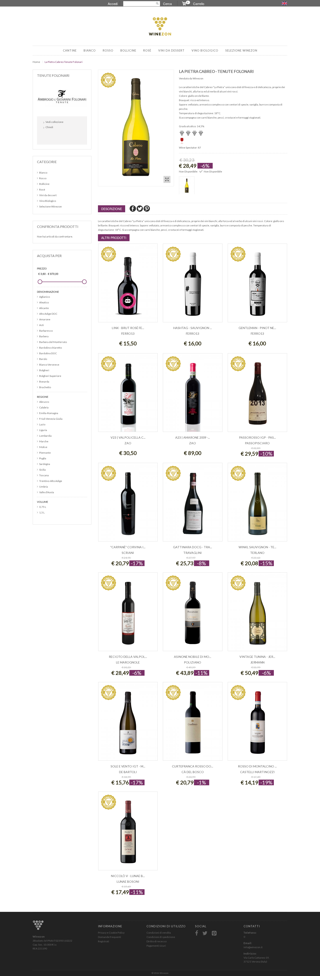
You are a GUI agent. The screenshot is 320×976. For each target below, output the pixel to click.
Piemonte (45, 452)
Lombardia (45, 435)
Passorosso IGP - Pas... (257, 437)
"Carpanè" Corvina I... (127, 547)
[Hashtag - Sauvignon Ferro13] (192, 285)
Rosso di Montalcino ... (257, 766)
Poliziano (192, 662)
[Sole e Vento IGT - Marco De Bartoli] (127, 723)
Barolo (43, 359)
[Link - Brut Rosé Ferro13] (127, 285)
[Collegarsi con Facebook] (47, 136)
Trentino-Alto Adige (50, 481)
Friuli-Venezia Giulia (50, 418)
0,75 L (42, 506)
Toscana (44, 475)
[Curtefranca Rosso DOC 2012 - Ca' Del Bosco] (192, 723)
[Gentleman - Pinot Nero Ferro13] (257, 285)
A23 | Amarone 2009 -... (192, 437)
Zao (128, 443)
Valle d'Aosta (46, 492)
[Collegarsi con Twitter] (57, 136)
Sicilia (42, 469)
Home (36, 62)
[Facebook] (133, 208)
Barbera (44, 336)
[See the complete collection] (62, 96)
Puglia (42, 458)
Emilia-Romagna (48, 413)
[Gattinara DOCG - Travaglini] (192, 504)
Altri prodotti (113, 238)
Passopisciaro (257, 443)
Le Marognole (128, 662)
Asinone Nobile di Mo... (192, 656)
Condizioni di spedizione (161, 937)
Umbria (43, 486)
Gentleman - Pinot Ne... (257, 328)
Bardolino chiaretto (50, 347)
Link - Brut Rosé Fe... (128, 328)
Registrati (103, 941)
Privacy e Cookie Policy (111, 932)
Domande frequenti (109, 937)
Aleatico (44, 302)
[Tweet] (139, 208)
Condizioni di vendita (159, 932)
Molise (43, 447)
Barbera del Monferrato (53, 342)
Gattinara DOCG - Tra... (192, 547)
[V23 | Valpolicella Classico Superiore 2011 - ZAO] (127, 394)
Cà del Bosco (193, 772)
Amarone (44, 319)
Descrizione (111, 209)
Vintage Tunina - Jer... (257, 656)
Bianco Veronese (49, 364)
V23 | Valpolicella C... (128, 437)
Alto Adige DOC (48, 313)
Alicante (44, 308)
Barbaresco (46, 330)
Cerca (167, 3)
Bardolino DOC (48, 353)
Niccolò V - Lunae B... (128, 876)
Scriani (128, 553)
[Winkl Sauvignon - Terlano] (257, 504)
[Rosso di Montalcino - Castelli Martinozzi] (257, 723)
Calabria (44, 407)
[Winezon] (160, 27)
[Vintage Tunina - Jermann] (257, 614)
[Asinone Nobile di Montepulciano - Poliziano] (192, 614)
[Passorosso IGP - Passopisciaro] (257, 394)
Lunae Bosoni (128, 881)
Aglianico (44, 296)
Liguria (43, 430)
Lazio (42, 424)
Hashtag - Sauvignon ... (192, 328)
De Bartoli (128, 772)
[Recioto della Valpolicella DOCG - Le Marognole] (127, 614)
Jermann (257, 662)
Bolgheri (44, 370)
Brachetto (45, 387)
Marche (43, 441)
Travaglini (192, 553)
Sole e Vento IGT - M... (128, 766)
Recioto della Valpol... (128, 656)
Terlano (257, 553)
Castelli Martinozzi (257, 772)
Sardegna (44, 464)
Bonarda (44, 381)
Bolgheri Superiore (50, 376)
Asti (41, 325)
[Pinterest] (146, 208)
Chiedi (49, 127)
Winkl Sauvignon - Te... (257, 547)
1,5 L (42, 512)
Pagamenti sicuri (156, 945)
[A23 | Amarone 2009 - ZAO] (192, 394)
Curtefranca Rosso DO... (192, 766)
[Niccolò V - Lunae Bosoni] (127, 833)
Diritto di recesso (157, 941)
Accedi (113, 3)
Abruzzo (44, 401)
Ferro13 (128, 333)
